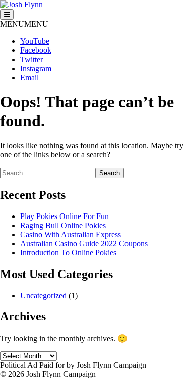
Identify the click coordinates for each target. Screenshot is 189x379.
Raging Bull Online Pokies (63, 225)
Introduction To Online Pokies (68, 252)
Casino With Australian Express (70, 234)
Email (29, 77)
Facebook (35, 50)
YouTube (34, 41)
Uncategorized (43, 295)
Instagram (35, 68)
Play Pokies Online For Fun (64, 216)
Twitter (31, 59)
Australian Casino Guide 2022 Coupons (84, 243)
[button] (24, 24)
